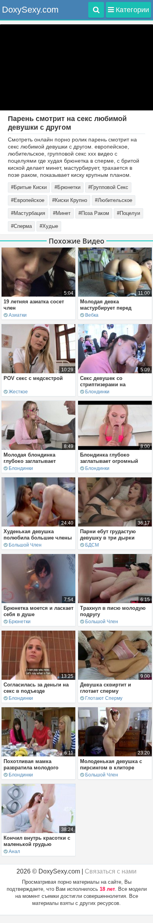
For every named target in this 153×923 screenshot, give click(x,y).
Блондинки (97, 392)
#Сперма (21, 226)
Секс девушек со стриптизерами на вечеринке (103, 384)
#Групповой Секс (108, 187)
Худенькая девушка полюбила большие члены (38, 534)
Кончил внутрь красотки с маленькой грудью (37, 841)
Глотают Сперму (103, 698)
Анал (14, 851)
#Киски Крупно (69, 200)
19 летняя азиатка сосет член (34, 305)
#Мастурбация (28, 213)
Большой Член (25, 545)
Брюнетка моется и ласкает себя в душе (38, 611)
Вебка (91, 315)
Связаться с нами (111, 871)
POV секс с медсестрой (33, 378)
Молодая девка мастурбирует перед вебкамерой (105, 308)
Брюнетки (20, 621)
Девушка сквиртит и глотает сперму (105, 688)
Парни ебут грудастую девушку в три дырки (108, 534)
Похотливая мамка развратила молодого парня (31, 767)
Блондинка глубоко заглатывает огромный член (109, 461)
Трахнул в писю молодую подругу (113, 611)
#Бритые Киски (29, 187)
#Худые (49, 226)
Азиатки (18, 315)
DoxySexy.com (30, 10)
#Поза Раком (93, 213)
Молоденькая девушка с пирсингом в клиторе (111, 764)
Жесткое (18, 392)
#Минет (62, 213)
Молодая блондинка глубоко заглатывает (30, 458)
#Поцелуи (128, 213)
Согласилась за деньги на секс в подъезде (36, 688)
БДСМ (92, 545)
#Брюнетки (67, 187)
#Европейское (27, 200)
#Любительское (113, 200)
